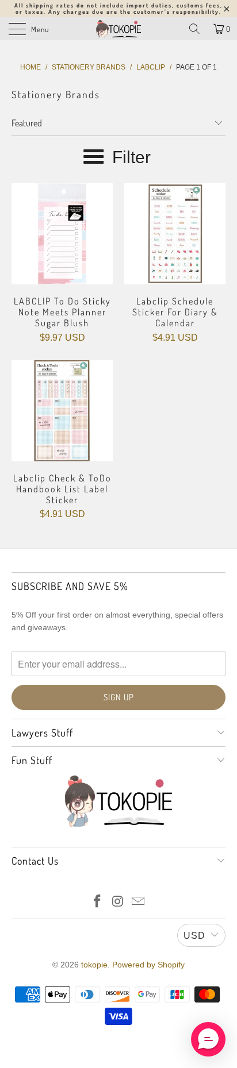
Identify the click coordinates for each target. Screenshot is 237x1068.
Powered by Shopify (148, 964)
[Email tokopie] (138, 902)
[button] (208, 1039)
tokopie (94, 964)
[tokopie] (118, 28)
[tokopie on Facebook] (97, 902)
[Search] (194, 28)
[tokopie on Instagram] (118, 902)
